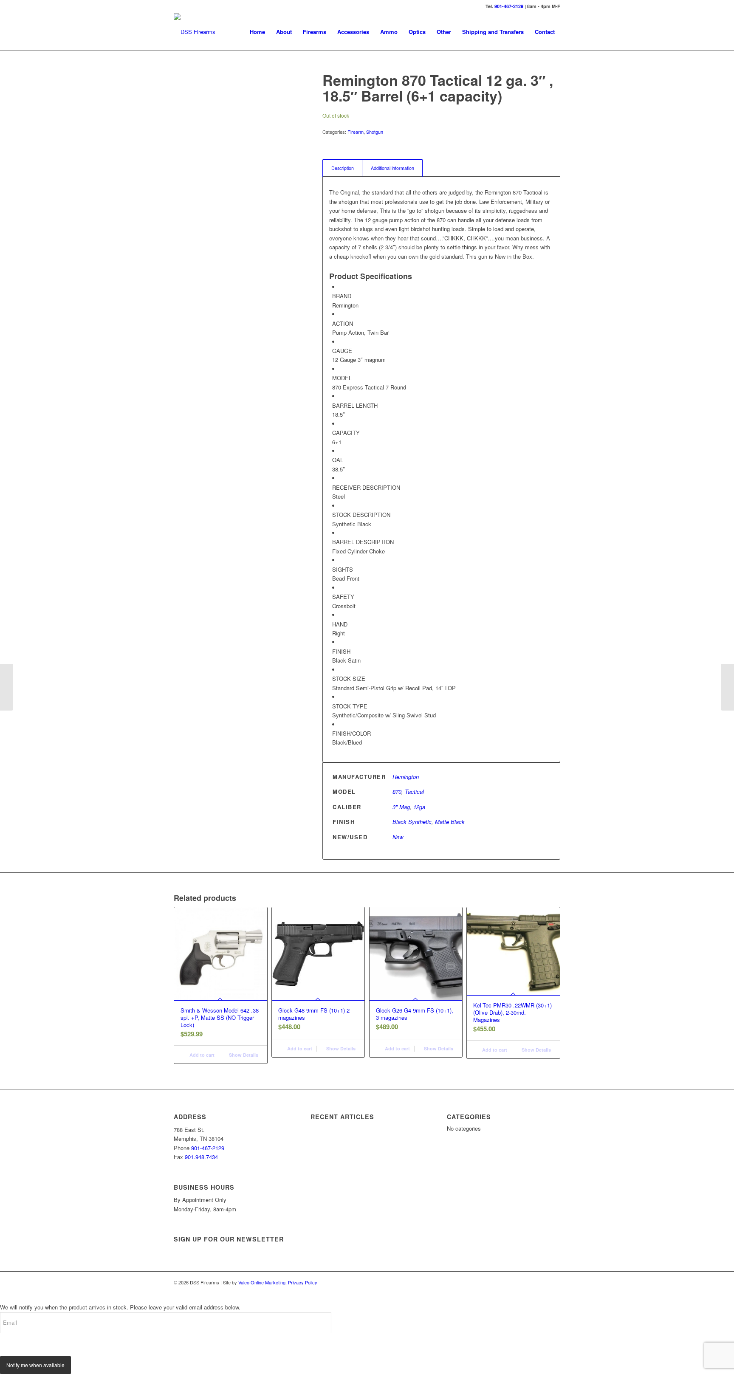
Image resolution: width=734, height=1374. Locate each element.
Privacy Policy (302, 1282)
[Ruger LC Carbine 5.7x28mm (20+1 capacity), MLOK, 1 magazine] (6, 687)
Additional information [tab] (392, 168)
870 (396, 791)
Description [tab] (342, 168)
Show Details (243, 1055)
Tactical (414, 791)
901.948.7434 (201, 1157)
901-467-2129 (508, 6)
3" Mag (401, 807)
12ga (419, 807)
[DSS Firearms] (194, 32)
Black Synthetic (412, 822)
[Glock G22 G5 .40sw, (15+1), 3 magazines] (727, 687)
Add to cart (201, 1055)
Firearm (355, 131)
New (397, 837)
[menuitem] (257, 32)
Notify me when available (35, 1364)
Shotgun (374, 131)
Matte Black (450, 822)
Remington (405, 777)
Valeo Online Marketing (261, 1282)
